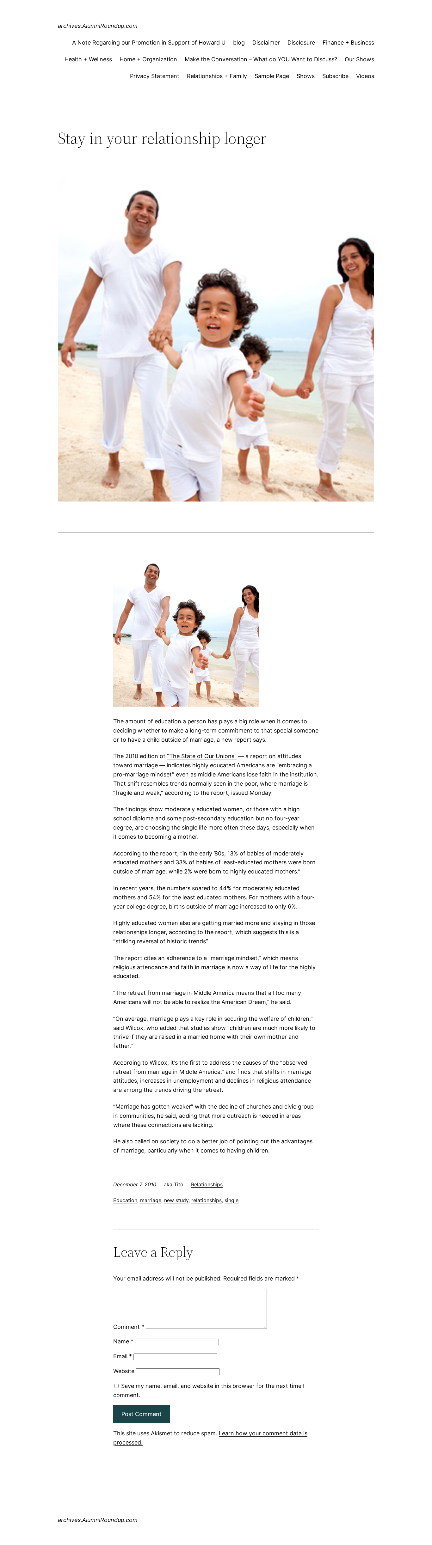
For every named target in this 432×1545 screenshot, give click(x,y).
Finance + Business (348, 42)
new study (176, 1200)
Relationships (207, 1184)
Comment (128, 1326)
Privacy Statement (154, 76)
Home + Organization (148, 59)
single (231, 1200)
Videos (365, 76)
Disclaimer (266, 42)
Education (125, 1200)
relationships (206, 1200)
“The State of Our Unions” (202, 756)
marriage (150, 1200)
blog (239, 42)
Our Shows (359, 59)
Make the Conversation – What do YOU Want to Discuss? (261, 59)
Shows (306, 76)
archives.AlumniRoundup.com (98, 25)
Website (123, 1371)
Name (123, 1341)
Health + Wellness (88, 59)
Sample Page (272, 76)
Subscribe (335, 76)
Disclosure (301, 42)
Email (122, 1356)
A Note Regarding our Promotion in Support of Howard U (148, 42)
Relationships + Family (217, 76)
